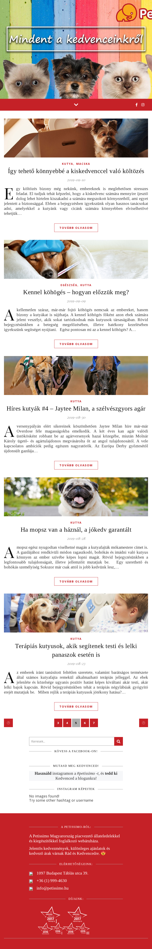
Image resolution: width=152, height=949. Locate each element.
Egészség (69, 285)
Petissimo (41, 836)
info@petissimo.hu (53, 888)
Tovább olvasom (76, 228)
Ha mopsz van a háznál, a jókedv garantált (76, 529)
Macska (83, 164)
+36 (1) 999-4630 (52, 880)
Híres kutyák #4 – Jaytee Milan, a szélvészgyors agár (76, 408)
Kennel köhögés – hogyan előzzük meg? (76, 292)
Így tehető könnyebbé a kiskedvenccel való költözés (76, 170)
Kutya (67, 164)
